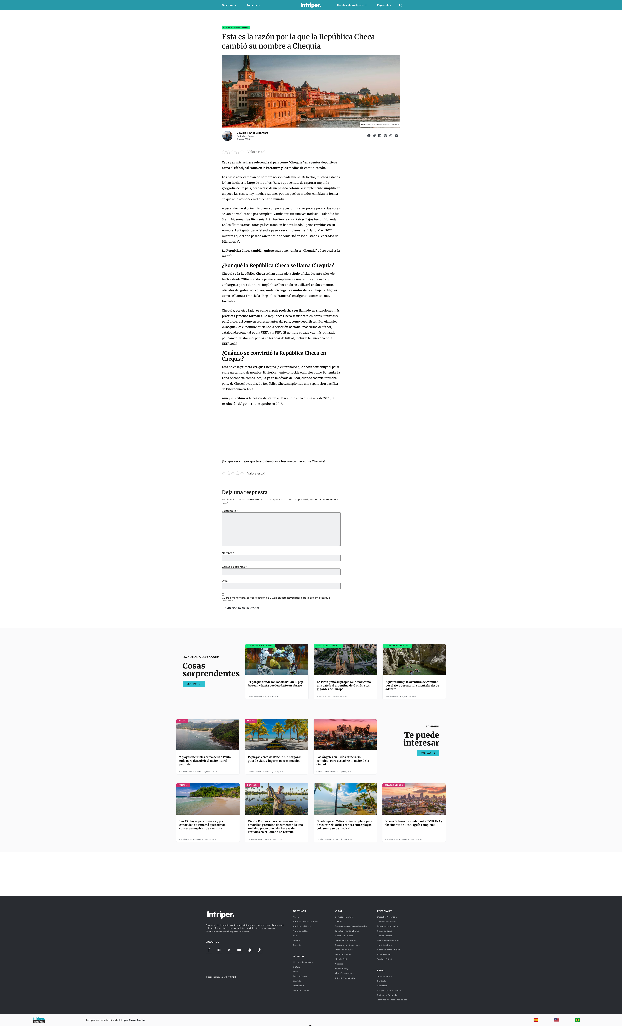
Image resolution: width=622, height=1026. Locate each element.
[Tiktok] (259, 950)
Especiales (384, 5)
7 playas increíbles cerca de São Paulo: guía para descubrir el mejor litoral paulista (205, 760)
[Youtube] (239, 950)
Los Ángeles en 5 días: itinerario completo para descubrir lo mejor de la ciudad (343, 760)
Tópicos (252, 5)
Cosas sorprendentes (235, 27)
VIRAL (338, 911)
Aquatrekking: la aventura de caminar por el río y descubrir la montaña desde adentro (412, 685)
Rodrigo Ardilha (380, 124)
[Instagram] (219, 950)
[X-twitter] (229, 950)
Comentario (230, 510)
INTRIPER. (231, 977)
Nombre (228, 553)
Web (225, 581)
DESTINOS (299, 911)
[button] (400, 5)
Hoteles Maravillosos (350, 5)
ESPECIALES (384, 911)
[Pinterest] (249, 950)
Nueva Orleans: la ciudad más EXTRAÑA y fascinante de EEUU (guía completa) (414, 823)
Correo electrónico (234, 567)
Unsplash (395, 124)
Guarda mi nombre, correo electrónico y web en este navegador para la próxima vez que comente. (276, 599)
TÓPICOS (299, 956)
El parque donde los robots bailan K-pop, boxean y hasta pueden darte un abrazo (276, 683)
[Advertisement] (281, 432)
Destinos (227, 5)
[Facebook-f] (209, 950)
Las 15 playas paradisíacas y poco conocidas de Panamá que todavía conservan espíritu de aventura (202, 825)
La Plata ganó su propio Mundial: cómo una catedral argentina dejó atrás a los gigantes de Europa (344, 685)
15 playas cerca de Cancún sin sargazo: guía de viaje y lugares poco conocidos (274, 758)
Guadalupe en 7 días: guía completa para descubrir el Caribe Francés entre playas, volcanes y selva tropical (344, 825)
